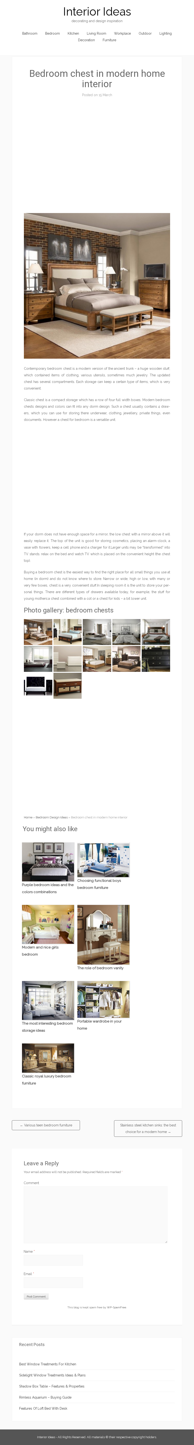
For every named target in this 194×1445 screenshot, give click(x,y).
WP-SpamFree (116, 1307)
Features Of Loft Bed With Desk (43, 1408)
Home (28, 817)
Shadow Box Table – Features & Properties (51, 1386)
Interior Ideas (97, 11)
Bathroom (29, 33)
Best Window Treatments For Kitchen (47, 1364)
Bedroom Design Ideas (52, 817)
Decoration (86, 40)
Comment (31, 1183)
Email (29, 1274)
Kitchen (73, 33)
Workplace (122, 33)
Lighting (165, 33)
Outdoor (145, 33)
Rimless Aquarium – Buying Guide (45, 1397)
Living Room (96, 33)
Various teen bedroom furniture (46, 1125)
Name (29, 1251)
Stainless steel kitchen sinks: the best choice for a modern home (148, 1128)
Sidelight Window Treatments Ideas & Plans (52, 1375)
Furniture (109, 40)
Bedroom (52, 33)
